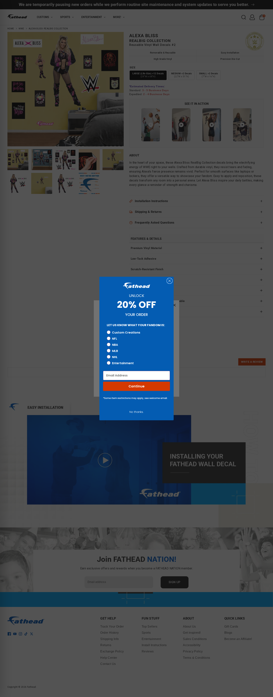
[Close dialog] (169, 280)
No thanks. (136, 412)
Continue (136, 386)
